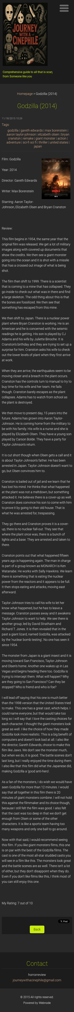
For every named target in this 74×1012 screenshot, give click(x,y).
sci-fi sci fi (30, 142)
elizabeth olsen (48, 134)
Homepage (25, 94)
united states (59, 142)
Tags (5, 124)
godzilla (13, 130)
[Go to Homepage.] (29, 35)
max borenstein (56, 130)
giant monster (45, 138)
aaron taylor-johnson (21, 134)
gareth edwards (32, 130)
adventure (13, 142)
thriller (43, 142)
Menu (64, 8)
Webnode (45, 1003)
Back (37, 929)
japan (38, 146)
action (61, 138)
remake (28, 138)
